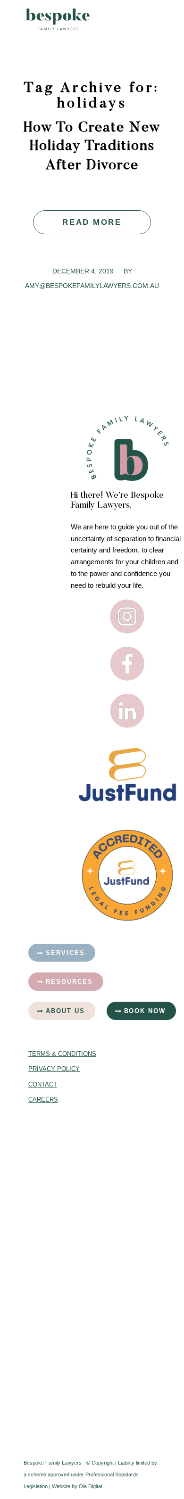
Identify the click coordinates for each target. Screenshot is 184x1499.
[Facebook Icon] (127, 664)
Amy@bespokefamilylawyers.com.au (92, 285)
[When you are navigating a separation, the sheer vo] (56, 1229)
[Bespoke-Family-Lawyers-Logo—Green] (76, 19)
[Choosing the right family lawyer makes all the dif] (56, 1311)
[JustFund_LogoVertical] (127, 774)
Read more (91, 222)
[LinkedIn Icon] (127, 711)
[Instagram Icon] (127, 616)
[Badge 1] (127, 875)
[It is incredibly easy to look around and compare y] (56, 1147)
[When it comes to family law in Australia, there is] (56, 1393)
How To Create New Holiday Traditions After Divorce (92, 147)
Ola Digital (90, 1486)
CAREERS (43, 1099)
